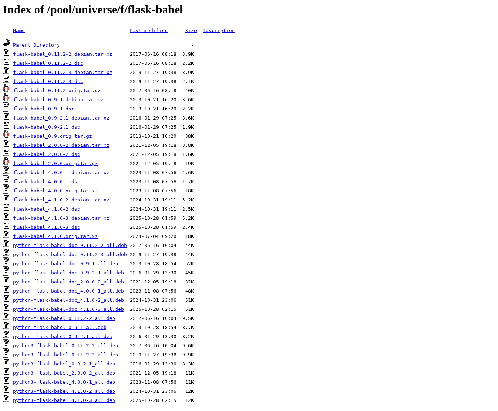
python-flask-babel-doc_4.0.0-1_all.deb (68, 291)
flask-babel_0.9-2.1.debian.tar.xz (61, 118)
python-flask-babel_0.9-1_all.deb (59, 327)
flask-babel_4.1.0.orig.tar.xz (55, 236)
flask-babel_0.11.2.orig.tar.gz (57, 90)
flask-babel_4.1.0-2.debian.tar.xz (61, 200)
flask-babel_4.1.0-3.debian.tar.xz (61, 218)
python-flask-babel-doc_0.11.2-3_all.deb (70, 254)
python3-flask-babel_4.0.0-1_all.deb (64, 382)
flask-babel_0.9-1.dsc (43, 108)
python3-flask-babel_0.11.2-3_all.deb (65, 354)
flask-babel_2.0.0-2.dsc (46, 154)
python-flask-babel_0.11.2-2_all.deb (64, 318)
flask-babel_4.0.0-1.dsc (46, 181)
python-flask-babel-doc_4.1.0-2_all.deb (68, 300)
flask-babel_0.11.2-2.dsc (48, 63)
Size (191, 30)
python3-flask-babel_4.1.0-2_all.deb (64, 391)
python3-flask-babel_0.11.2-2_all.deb (65, 345)
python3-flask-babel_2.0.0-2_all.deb (64, 373)
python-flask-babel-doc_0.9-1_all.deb (65, 263)
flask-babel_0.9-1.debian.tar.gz (58, 99)
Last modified (149, 30)
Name (19, 30)
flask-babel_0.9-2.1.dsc (46, 127)
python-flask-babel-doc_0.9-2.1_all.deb (68, 272)
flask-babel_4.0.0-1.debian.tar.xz (61, 172)
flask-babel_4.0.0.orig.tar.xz (55, 190)
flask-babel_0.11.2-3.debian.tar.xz (62, 72)
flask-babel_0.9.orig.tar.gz (52, 136)
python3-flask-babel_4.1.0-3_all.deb (64, 400)
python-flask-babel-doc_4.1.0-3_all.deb (68, 309)
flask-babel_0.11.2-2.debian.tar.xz (62, 54)
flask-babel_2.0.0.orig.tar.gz (55, 163)
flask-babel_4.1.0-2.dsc (46, 209)
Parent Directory (36, 45)
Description (219, 30)
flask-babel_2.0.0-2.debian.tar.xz (61, 145)
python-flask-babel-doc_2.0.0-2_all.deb (68, 282)
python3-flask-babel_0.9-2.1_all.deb (64, 364)
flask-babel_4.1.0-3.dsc (46, 227)
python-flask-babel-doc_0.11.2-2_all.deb (70, 245)
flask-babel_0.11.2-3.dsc (48, 81)
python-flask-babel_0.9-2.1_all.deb (62, 336)
